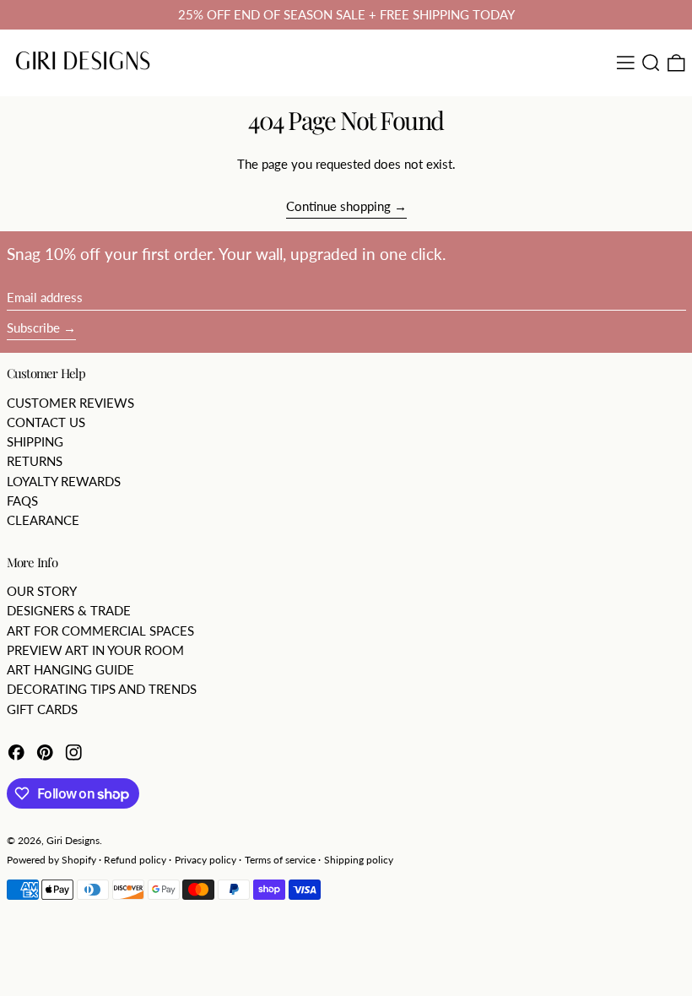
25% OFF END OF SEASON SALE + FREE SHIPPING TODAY (346, 14)
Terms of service (280, 859)
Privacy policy (205, 859)
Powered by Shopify (51, 859)
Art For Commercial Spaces (100, 630)
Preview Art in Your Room (95, 650)
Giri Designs (73, 840)
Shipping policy (358, 859)
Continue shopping (338, 206)
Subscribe (33, 327)
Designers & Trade (69, 610)
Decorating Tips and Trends (102, 688)
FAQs (22, 500)
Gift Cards (42, 709)
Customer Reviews (70, 402)
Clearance (43, 520)
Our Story (42, 590)
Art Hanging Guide (70, 669)
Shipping (35, 441)
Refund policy (135, 859)
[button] (651, 63)
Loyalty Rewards (64, 481)
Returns (34, 460)
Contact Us (46, 422)
